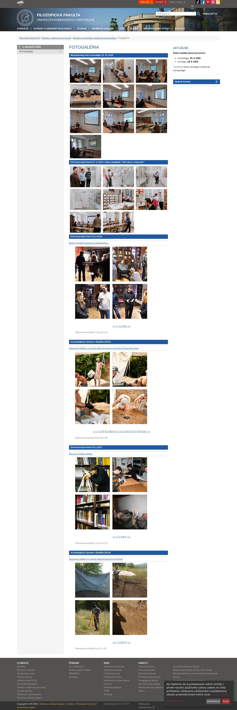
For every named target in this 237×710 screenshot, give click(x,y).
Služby (134, 28)
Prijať (226, 701)
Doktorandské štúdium (80, 669)
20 (144, 431)
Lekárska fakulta (146, 666)
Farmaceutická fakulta (149, 683)
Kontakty (73, 676)
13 (123, 431)
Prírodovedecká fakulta (149, 676)
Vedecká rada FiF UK (27, 680)
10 (114, 431)
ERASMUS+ (74, 673)
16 (132, 431)
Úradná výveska (24, 690)
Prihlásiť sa (210, 14)
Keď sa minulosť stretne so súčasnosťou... (89, 242)
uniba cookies (220, 694)
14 (126, 431)
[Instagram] (213, 2)
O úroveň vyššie (31, 47)
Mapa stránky (176, 2)
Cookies (70, 703)
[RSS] (218, 2)
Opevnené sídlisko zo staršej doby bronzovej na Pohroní (96, 559)
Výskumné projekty (113, 669)
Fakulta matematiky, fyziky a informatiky (192, 669)
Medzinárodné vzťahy (157, 28)
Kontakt (180, 28)
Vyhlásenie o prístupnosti (29, 694)
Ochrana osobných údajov (29, 697)
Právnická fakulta (146, 669)
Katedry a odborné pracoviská (53, 28)
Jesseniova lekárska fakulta (186, 666)
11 (117, 431)
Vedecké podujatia (112, 687)
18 (138, 431)
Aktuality (21, 666)
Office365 (145, 2)
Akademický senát (26, 673)
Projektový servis (112, 673)
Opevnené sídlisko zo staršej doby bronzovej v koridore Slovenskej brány (104, 348)
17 (135, 431)
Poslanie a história (26, 669)
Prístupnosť (82, 703)
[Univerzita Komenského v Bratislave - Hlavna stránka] (25, 17)
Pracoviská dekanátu (27, 683)
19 (141, 431)
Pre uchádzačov (76, 666)
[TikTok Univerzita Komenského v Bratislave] (198, 2)
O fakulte (22, 28)
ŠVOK (106, 690)
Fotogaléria (26, 51)
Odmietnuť (213, 701)
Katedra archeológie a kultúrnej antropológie (94, 37)
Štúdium (81, 28)
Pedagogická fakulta (148, 680)
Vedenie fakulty (24, 676)
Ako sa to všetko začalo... (81, 453)
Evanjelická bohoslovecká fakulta (189, 680)
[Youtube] (208, 2)
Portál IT (160, 2)
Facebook (178, 66)
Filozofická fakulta (147, 673)
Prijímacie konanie (103, 28)
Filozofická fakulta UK (29, 37)
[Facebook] (203, 2)
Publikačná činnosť (113, 676)
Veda (122, 28)
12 (120, 431)
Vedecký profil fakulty (114, 666)
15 (129, 431)
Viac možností (175, 700)
